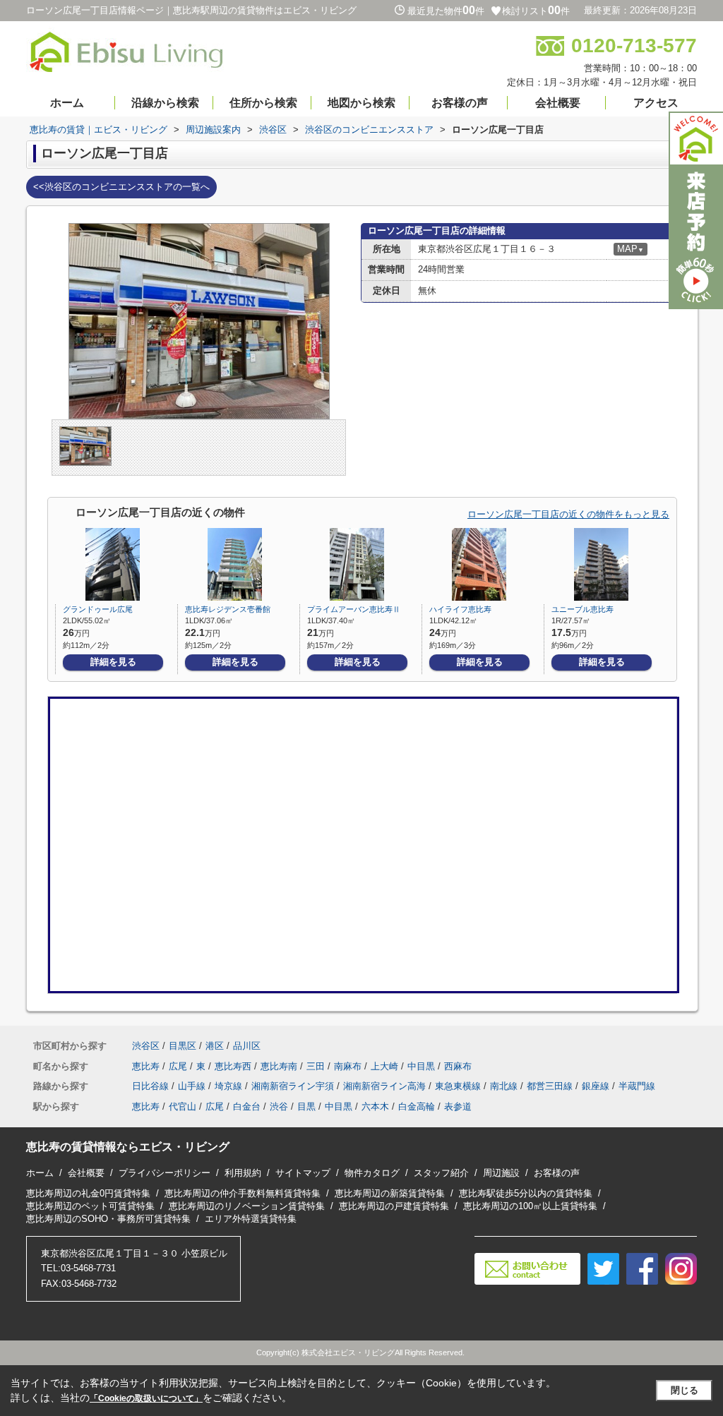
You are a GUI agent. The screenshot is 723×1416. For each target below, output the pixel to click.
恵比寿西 (233, 1066)
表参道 (458, 1106)
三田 (315, 1066)
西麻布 (458, 1066)
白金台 (247, 1106)
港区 (214, 1045)
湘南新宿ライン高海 (384, 1086)
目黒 (306, 1106)
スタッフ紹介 (441, 1173)
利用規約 (243, 1173)
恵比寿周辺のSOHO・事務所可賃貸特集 (108, 1218)
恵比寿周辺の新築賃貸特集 (390, 1193)
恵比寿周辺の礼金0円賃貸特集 (88, 1193)
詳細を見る (113, 661)
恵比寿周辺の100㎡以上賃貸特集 (530, 1206)
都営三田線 (550, 1086)
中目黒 (421, 1066)
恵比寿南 (279, 1066)
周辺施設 (501, 1173)
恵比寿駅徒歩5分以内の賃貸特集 (525, 1193)
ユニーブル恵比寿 (582, 609)
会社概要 (557, 103)
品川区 (247, 1045)
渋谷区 (146, 1045)
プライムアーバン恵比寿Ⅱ (353, 609)
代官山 (182, 1106)
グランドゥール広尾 (98, 609)
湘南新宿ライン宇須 (292, 1086)
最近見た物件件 (445, 11)
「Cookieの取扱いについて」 (146, 1398)
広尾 (178, 1066)
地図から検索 (361, 103)
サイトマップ (302, 1173)
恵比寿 (146, 1066)
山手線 (191, 1086)
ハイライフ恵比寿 (460, 609)
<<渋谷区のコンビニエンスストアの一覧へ (121, 186)
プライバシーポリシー (164, 1173)
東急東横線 (458, 1086)
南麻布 (348, 1066)
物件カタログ (372, 1173)
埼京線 (228, 1086)
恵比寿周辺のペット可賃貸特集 (90, 1206)
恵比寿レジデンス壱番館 (227, 609)
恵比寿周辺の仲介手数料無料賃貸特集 (243, 1193)
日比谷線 (150, 1086)
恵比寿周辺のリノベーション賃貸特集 (247, 1206)
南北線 (504, 1086)
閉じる (684, 1390)
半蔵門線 (637, 1086)
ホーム (67, 103)
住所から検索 (263, 103)
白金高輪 (416, 1106)
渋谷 (279, 1106)
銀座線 (595, 1086)
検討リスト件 (536, 11)
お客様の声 (459, 103)
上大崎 (384, 1066)
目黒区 (182, 1045)
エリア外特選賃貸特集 (251, 1218)
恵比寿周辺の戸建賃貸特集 (394, 1206)
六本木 (375, 1106)
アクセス (656, 103)
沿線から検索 (165, 103)
